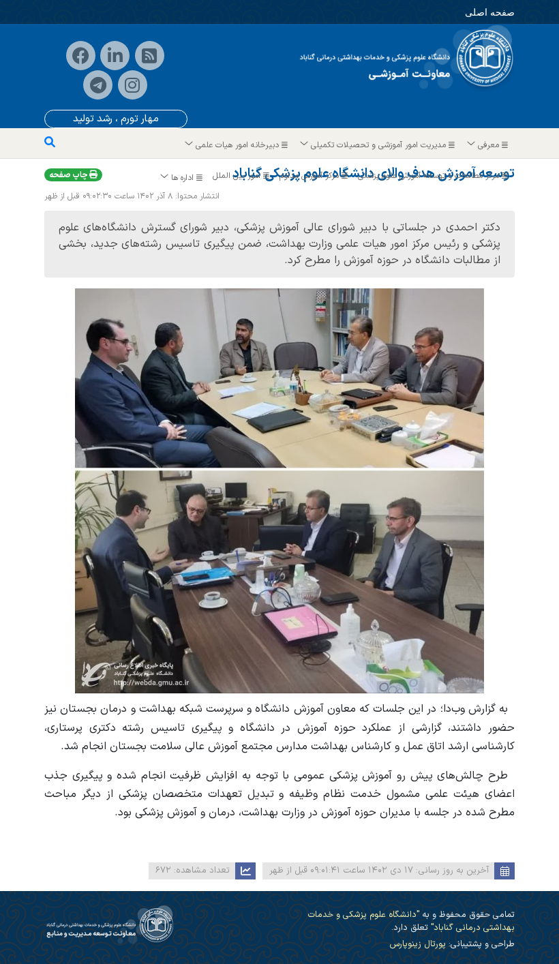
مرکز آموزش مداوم (311, 176)
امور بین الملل (238, 176)
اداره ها (182, 178)
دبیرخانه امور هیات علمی (237, 145)
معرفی (488, 145)
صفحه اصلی (490, 11)
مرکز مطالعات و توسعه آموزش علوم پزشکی (430, 176)
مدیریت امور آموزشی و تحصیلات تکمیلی (378, 145)
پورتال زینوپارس (417, 943)
